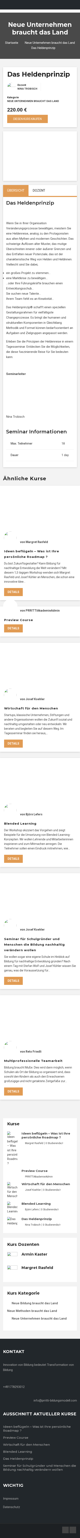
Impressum (10, 1498)
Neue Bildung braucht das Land (35, 1303)
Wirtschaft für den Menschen (31, 708)
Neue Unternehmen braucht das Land (50, 43)
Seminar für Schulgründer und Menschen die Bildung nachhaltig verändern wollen (34, 944)
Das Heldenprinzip (37, 1219)
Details (13, 592)
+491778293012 (14, 1387)
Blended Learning (20, 823)
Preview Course (18, 620)
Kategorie (13, 97)
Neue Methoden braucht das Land (32, 1311)
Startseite (11, 43)
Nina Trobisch (27, 88)
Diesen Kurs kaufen (27, 119)
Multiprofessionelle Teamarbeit (33, 1061)
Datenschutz (11, 1507)
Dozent (21, 85)
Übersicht (15, 190)
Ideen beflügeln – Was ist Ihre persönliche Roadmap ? (46, 1135)
